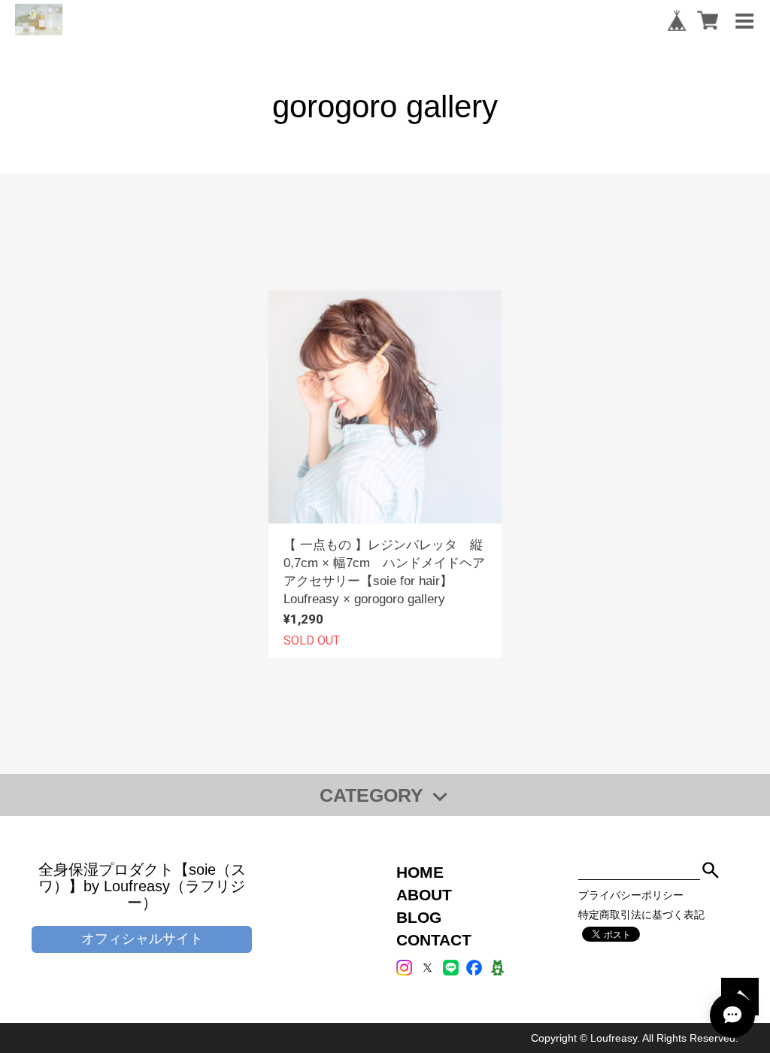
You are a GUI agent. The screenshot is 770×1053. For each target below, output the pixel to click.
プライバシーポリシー (631, 895)
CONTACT (433, 939)
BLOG (418, 917)
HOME (420, 872)
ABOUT (424, 894)
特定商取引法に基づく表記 (641, 915)
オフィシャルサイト (142, 938)
